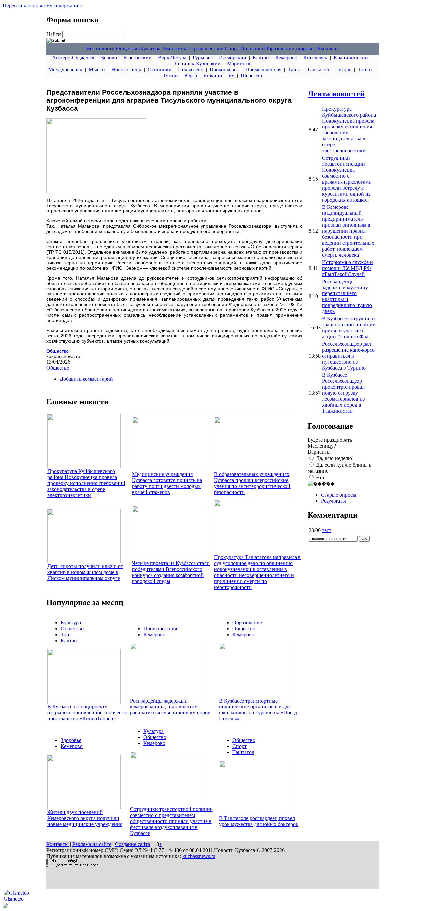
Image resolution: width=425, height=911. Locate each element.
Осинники (160, 69)
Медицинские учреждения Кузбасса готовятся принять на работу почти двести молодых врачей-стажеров (167, 483)
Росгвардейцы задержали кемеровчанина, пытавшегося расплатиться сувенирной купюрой (170, 706)
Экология (328, 48)
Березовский (137, 57)
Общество (127, 48)
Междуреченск (65, 69)
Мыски (97, 69)
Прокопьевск (224, 69)
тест (326, 530)
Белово (109, 57)
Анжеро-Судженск (73, 57)
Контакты (57, 844)
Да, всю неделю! (335, 458)
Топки (365, 69)
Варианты (319, 452)
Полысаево (190, 69)
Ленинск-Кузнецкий (197, 63)
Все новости (100, 48)
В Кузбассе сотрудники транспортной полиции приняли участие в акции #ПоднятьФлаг (349, 327)
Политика (251, 48)
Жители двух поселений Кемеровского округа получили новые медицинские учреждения (84, 818)
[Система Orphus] (72, 865)
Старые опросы (338, 495)
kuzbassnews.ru (198, 856)
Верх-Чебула (172, 57)
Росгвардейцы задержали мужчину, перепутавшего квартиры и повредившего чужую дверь (347, 296)
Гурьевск (203, 57)
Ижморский (232, 57)
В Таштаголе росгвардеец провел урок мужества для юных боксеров (258, 821)
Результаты (333, 501)
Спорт (232, 48)
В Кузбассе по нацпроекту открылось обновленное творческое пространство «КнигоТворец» (87, 712)
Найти (54, 34)
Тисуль (343, 69)
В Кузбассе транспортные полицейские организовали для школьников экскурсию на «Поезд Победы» (258, 709)
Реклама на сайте (91, 844)
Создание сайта (132, 844)
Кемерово (286, 57)
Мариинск (239, 63)
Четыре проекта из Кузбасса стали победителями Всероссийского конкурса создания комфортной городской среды (171, 572)
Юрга (190, 75)
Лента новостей (336, 93)
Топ (65, 634)
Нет (320, 477)
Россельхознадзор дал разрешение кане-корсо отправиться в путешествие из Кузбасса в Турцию (348, 356)
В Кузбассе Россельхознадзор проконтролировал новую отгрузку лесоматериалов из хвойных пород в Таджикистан (343, 393)
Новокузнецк (126, 69)
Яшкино (212, 75)
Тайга (294, 69)
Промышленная (263, 69)
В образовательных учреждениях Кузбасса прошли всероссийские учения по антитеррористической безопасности (252, 483)
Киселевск (315, 57)
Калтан (261, 57)
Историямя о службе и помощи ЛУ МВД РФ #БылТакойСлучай (347, 268)
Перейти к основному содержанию (42, 5)
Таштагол (318, 69)
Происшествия (206, 48)
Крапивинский (351, 57)
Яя (231, 75)
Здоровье (305, 48)
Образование (279, 48)
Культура (150, 48)
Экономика (176, 48)
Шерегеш (251, 75)
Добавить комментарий (86, 379)
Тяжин (170, 75)
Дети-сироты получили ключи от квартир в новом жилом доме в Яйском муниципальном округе (85, 572)
